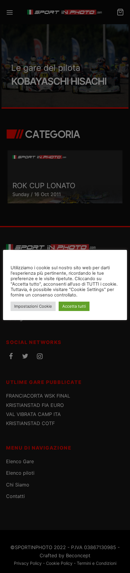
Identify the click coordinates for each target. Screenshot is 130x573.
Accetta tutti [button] (74, 306)
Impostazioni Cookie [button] (33, 306)
